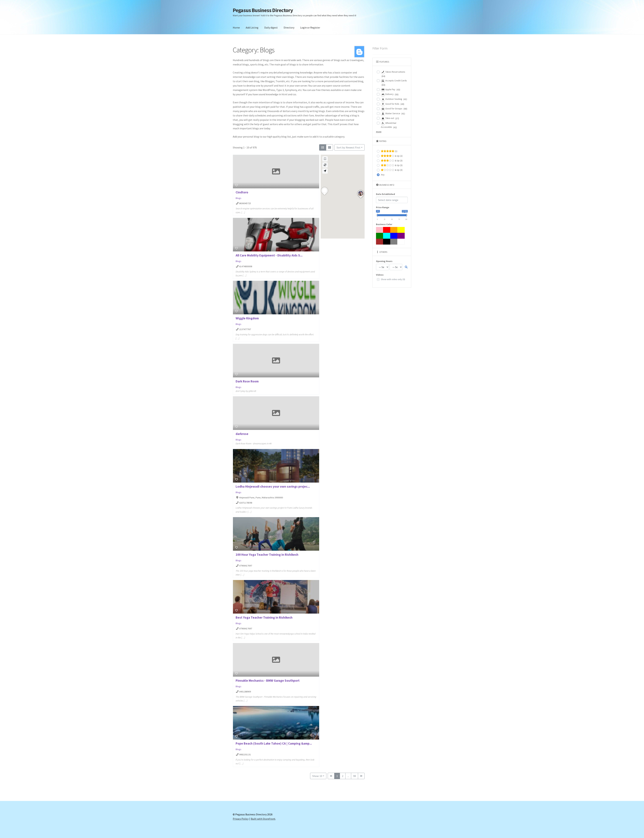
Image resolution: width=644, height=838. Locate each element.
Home (236, 27)
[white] (401, 242)
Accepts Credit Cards (394, 82)
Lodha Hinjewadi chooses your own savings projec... (273, 486)
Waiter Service (395, 113)
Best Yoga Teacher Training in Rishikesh (264, 617)
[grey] (394, 242)
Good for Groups (396, 108)
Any (383, 174)
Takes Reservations (393, 74)
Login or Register (310, 27)
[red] (386, 230)
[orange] (394, 230)
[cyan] (386, 236)
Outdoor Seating (396, 99)
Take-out (392, 118)
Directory (289, 27)
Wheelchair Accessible (389, 125)
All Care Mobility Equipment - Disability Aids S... (269, 255)
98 (354, 776)
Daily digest (271, 27)
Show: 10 (317, 776)
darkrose (242, 434)
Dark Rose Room (247, 381)
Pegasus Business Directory (263, 10)
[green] (379, 236)
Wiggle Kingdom (247, 318)
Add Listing (252, 27)
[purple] (401, 236)
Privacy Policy (241, 818)
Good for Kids (394, 104)
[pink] (379, 230)
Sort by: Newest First (348, 147)
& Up (398, 155)
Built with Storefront (263, 818)
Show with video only (393, 279)
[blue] (394, 236)
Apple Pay (392, 89)
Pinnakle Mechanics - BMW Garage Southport (268, 680)
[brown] (379, 242)
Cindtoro (242, 192)
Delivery (391, 94)
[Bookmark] (236, 185)
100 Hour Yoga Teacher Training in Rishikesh (267, 555)
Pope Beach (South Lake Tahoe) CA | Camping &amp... (274, 743)
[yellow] (401, 230)
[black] (386, 242)
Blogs (238, 198)
